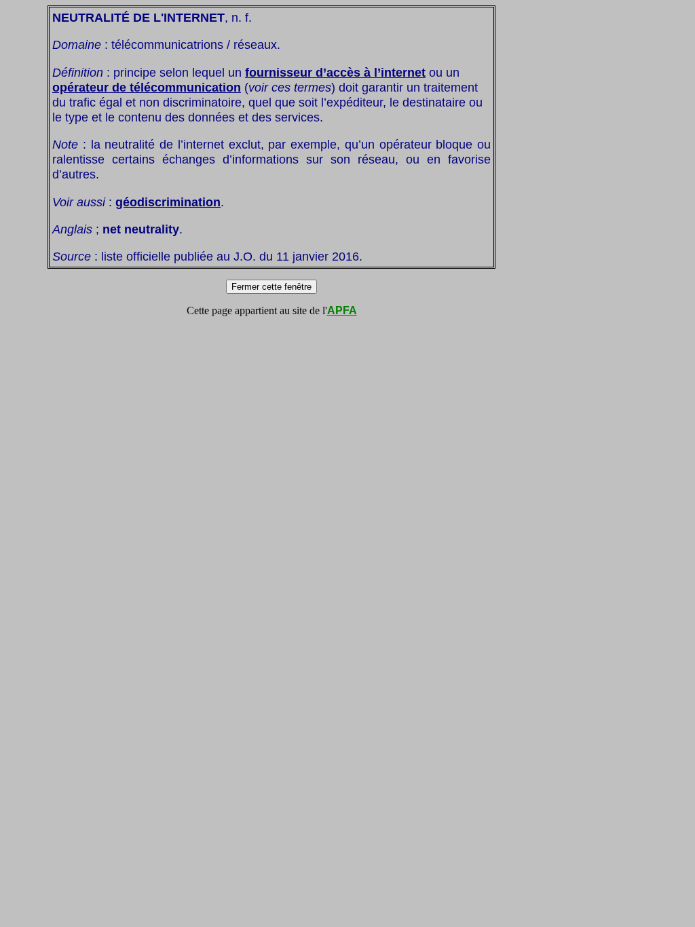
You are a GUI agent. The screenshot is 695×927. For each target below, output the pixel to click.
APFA (342, 310)
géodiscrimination (168, 202)
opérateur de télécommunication (146, 87)
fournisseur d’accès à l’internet (335, 72)
